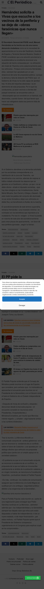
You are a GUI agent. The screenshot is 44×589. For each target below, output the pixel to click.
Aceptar (22, 299)
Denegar (22, 305)
